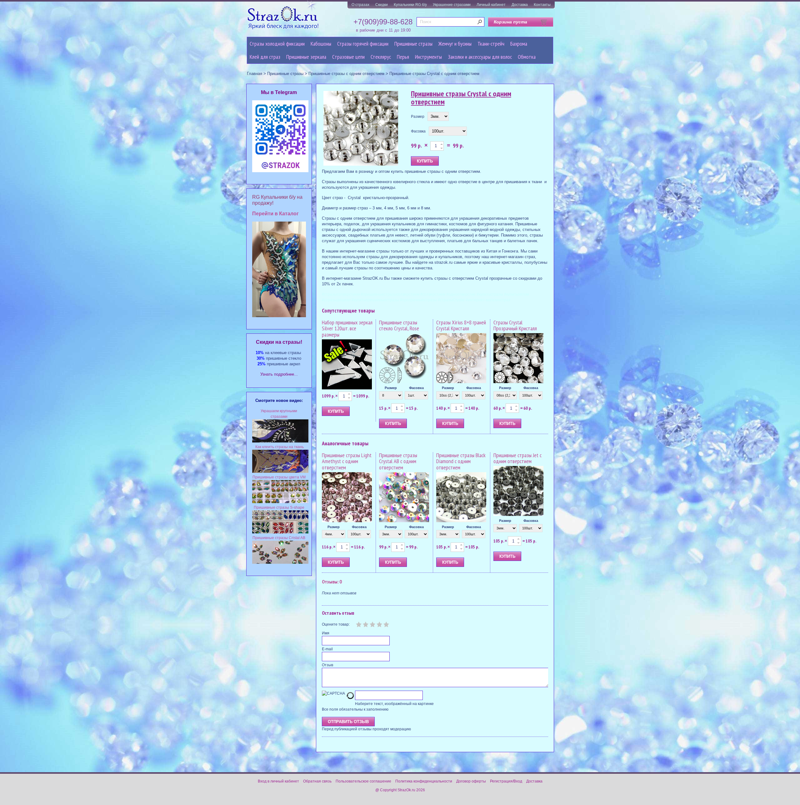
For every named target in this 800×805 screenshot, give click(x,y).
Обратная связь (317, 781)
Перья (403, 56)
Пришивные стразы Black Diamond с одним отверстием (461, 461)
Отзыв (327, 665)
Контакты (542, 4)
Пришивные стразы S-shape (279, 507)
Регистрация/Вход (506, 781)
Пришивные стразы (413, 43)
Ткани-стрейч (491, 43)
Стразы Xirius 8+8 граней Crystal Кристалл (461, 325)
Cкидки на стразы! (279, 342)
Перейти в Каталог (275, 213)
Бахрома (518, 43)
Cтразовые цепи (348, 56)
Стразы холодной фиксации (277, 43)
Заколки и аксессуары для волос (480, 56)
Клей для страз (265, 56)
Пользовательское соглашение (363, 781)
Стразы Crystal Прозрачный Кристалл (515, 325)
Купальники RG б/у (410, 4)
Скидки (381, 4)
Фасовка (418, 131)
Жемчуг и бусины (455, 43)
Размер (417, 116)
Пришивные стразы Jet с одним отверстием (517, 458)
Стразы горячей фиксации (362, 43)
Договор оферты (471, 781)
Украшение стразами (452, 4)
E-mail (327, 649)
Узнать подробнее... (279, 374)
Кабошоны (321, 43)
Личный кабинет (491, 4)
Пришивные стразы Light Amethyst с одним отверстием (347, 461)
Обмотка (527, 56)
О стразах (360, 4)
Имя (325, 633)
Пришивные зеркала (306, 56)
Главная (254, 73)
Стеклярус (381, 56)
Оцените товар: (336, 624)
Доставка (520, 4)
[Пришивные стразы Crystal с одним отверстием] (361, 129)
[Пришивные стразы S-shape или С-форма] (280, 532)
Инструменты (428, 56)
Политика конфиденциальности (423, 781)
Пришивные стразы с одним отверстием (346, 73)
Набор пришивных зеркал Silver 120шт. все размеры (347, 328)
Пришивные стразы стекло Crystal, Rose (399, 325)
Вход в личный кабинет (278, 781)
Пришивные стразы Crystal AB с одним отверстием (398, 461)
